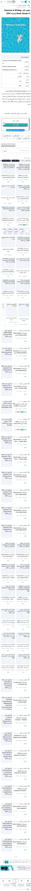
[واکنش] (3, 144)
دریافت (10, 124)
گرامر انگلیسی (16, 136)
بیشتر (16, 857)
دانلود (22, 136)
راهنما (4, 868)
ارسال (5, 151)
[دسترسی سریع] (22, 881)
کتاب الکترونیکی (6, 136)
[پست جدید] (16, 880)
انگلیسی (19, 138)
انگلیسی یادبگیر (19, 6)
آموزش (27, 136)
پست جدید (27, 233)
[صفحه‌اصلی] (28, 881)
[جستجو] (4, 2)
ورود (6, 862)
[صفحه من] (3, 881)
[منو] (29, 1)
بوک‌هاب (22, 401)
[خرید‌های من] (9, 881)
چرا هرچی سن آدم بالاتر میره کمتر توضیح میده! (6, 884)
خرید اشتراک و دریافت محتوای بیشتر (14, 130)
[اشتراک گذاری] (10, 144)
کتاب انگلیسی (26, 138)
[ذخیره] (6, 144)
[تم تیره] (1, 2)
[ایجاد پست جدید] (27, 230)
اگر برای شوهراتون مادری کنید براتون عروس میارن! (21, 884)
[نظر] (13, 144)
